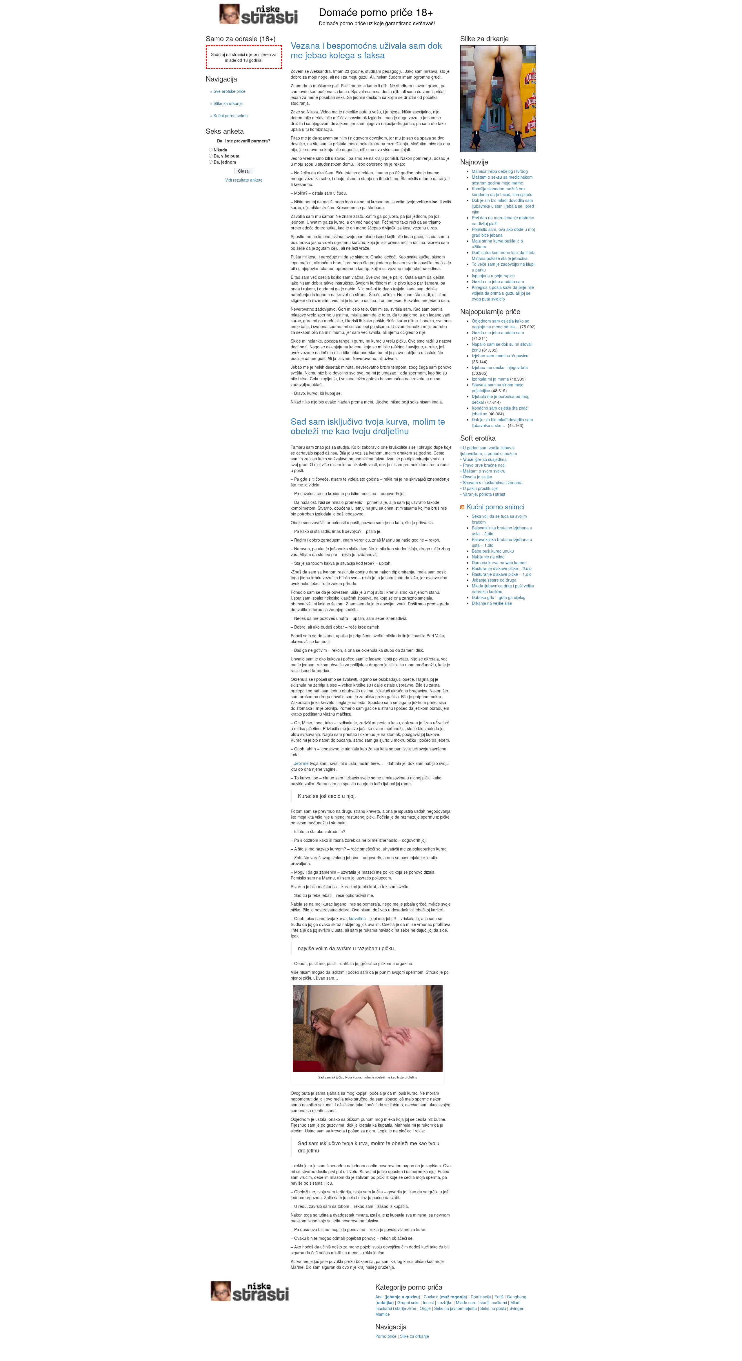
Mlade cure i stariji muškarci (481, 1302)
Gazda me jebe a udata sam (498, 281)
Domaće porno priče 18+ (376, 11)
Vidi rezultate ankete (244, 180)
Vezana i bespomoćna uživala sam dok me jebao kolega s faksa (366, 50)
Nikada (220, 150)
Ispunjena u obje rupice (493, 275)
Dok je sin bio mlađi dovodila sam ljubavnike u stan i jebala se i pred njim (503, 206)
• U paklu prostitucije (479, 488)
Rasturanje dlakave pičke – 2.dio (502, 568)
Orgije (425, 1308)
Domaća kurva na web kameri (499, 562)
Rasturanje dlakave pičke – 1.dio (502, 574)
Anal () (397, 1297)
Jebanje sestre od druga (494, 580)
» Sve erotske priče (227, 91)
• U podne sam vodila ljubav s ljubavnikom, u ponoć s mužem (488, 450)
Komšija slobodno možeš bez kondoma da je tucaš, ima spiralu (502, 191)
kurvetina (357, 918)
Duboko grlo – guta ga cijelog (498, 597)
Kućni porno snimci (495, 506)
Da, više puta (226, 156)
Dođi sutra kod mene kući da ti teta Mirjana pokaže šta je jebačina (504, 255)
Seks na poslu (493, 1308)
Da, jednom (225, 162)
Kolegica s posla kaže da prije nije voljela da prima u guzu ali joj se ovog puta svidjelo (503, 293)
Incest (428, 1302)
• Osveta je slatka (476, 476)
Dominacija (481, 1297)
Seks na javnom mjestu (455, 1308)
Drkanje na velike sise (492, 603)
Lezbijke (444, 1302)
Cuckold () (445, 1297)
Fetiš (498, 1297)
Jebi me (301, 763)
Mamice (382, 1314)
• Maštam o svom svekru (482, 471)
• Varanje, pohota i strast (482, 494)
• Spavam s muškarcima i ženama (491, 482)
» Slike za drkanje (226, 103)
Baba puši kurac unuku (493, 551)
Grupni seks (408, 1302)
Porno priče (386, 1336)
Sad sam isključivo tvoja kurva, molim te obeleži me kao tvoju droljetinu (368, 426)
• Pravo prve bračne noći (482, 465)
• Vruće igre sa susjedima (483, 459)
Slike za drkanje (414, 1336)
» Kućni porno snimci (229, 115)
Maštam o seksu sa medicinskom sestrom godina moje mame (502, 180)
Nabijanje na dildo (488, 557)
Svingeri (517, 1308)
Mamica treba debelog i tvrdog (500, 171)
